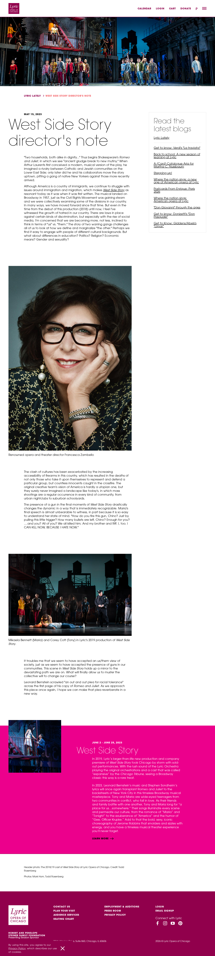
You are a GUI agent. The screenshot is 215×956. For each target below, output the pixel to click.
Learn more (100, 838)
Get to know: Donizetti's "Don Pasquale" (174, 215)
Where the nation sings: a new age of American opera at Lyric (176, 180)
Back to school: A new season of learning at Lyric (177, 155)
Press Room (112, 910)
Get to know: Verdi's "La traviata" (177, 148)
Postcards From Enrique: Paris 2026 (174, 190)
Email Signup (164, 910)
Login (160, 8)
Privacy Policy (115, 914)
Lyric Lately (32, 95)
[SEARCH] (196, 8)
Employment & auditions (121, 906)
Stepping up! (163, 173)
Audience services (66, 914)
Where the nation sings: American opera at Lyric (171, 199)
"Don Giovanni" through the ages (177, 207)
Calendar (144, 8)
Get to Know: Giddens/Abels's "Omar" (175, 224)
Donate (185, 8)
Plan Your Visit (64, 910)
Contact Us (61, 906)
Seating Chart (63, 918)
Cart (172, 8)
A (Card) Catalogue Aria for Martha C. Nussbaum (174, 165)
